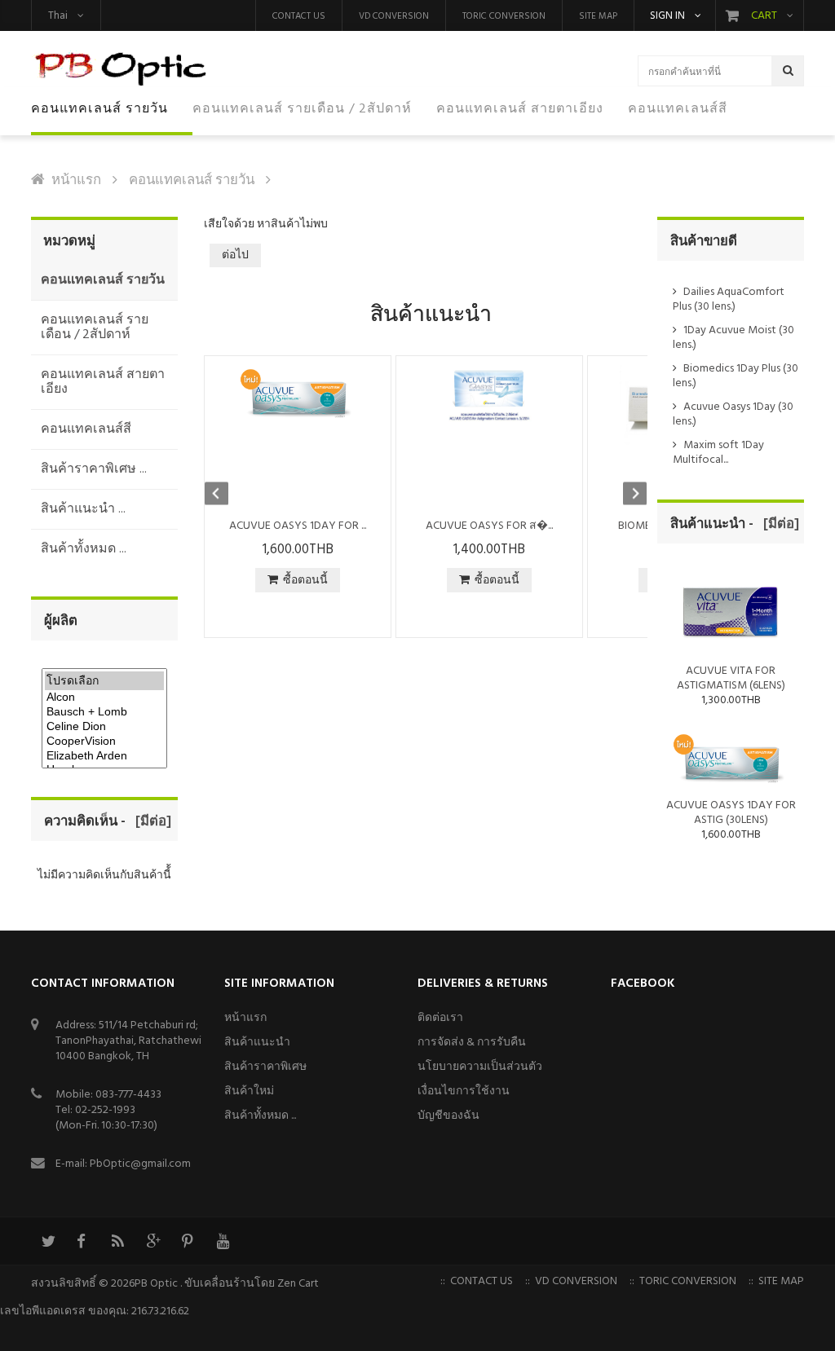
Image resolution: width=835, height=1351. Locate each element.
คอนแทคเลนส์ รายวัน (191, 180)
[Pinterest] (187, 1241)
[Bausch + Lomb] (104, 712)
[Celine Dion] (104, 727)
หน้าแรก (76, 180)
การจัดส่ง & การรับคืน (472, 1042)
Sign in (667, 16)
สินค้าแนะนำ (257, 1042)
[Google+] (152, 1241)
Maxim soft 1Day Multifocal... (718, 452)
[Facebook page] (82, 1241)
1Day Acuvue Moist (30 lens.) (733, 337)
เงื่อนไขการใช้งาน (464, 1091)
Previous (224, 495)
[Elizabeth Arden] (104, 756)
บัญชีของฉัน (448, 1116)
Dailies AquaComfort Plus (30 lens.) (728, 299)
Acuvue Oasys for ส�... (489, 526)
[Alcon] (104, 697)
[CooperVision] (104, 741)
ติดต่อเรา (440, 1018)
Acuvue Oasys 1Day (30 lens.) (733, 414)
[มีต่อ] (150, 822)
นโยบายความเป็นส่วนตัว (480, 1067)
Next (627, 495)
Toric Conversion (504, 16)
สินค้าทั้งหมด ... (260, 1116)
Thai (58, 15)
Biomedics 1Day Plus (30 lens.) (735, 376)
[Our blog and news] (117, 1241)
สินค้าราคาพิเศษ (265, 1067)
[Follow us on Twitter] (47, 1241)
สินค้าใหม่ (249, 1091)
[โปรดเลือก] (104, 680)
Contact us (298, 16)
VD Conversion (394, 16)
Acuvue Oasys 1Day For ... (297, 526)
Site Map (598, 16)
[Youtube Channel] (222, 1241)
